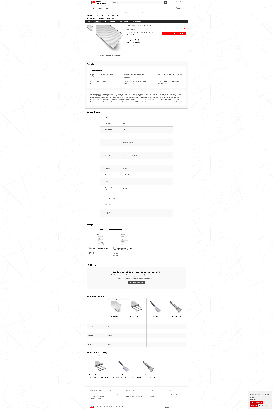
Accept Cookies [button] (254, 405)
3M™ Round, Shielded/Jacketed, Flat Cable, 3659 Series (148, 378)
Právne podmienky (98, 406)
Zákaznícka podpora (153, 394)
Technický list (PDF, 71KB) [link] (134, 42)
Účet (179, 8)
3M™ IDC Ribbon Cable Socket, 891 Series (99, 377)
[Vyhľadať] (165, 2)
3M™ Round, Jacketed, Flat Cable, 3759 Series (123, 378)
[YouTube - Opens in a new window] (171, 394)
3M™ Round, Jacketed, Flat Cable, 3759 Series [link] (156, 315)
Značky (108, 8)
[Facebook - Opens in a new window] (176, 394)
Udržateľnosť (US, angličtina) (96, 398)
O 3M (91, 394)
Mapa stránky (151, 396)
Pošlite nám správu (138, 282)
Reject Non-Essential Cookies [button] (256, 402)
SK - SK (177, 1)
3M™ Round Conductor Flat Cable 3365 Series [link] (116, 315)
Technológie (92, 400)
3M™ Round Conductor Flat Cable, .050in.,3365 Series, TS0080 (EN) (122, 249)
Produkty (93, 8)
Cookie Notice (253, 399)
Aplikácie (100, 8)
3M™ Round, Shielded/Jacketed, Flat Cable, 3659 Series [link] (175, 315)
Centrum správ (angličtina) (115, 394)
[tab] (92, 229)
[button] (263, 405)
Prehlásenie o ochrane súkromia (109, 406)
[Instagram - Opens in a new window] (182, 394)
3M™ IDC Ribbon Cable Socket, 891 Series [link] (135, 315)
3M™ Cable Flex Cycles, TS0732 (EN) (99, 248)
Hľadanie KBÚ (128, 394)
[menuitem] (89, 22)
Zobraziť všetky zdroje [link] (132, 45)
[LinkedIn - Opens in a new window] (166, 394)
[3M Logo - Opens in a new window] (98, 2)
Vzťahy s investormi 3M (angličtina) (97, 396)
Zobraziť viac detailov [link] (131, 34)
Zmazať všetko (183, 25)
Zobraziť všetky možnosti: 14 (175, 33)
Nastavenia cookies (119, 406)
